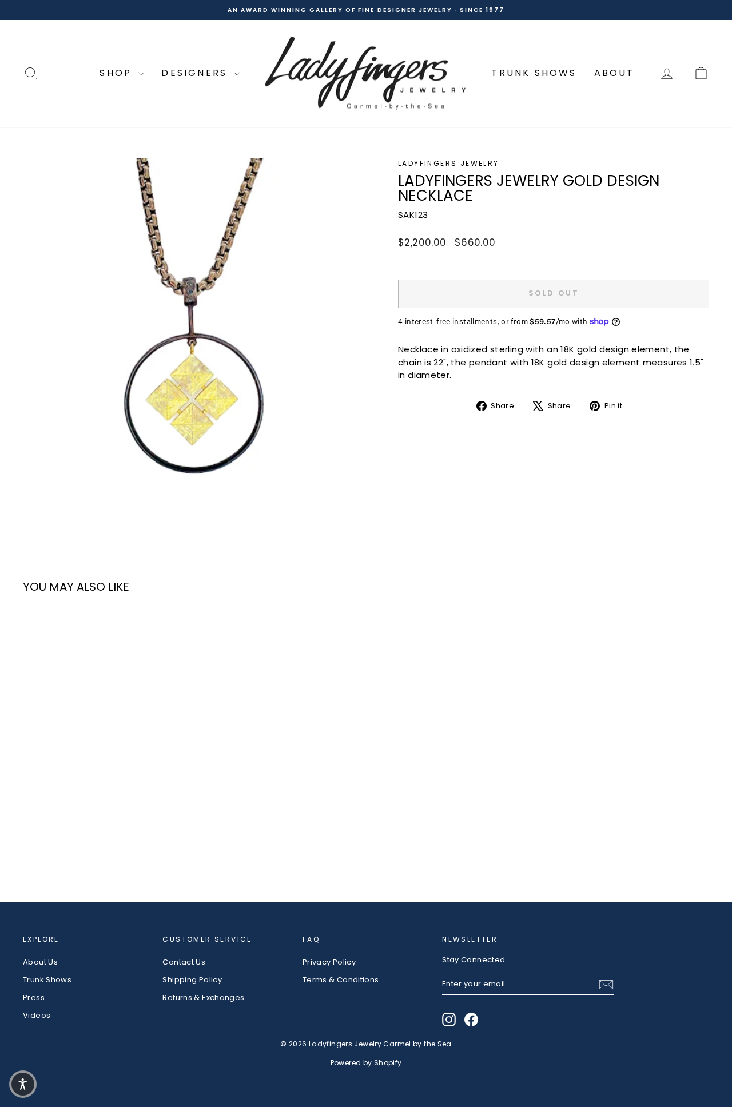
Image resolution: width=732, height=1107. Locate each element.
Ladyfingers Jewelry (448, 163)
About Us (40, 962)
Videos (36, 1015)
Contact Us (183, 962)
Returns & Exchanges (203, 997)
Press (34, 997)
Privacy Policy (329, 962)
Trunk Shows (533, 72)
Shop (118, 72)
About (614, 72)
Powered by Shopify (366, 1063)
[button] (23, 1084)
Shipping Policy (192, 979)
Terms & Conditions (341, 979)
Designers (196, 72)
